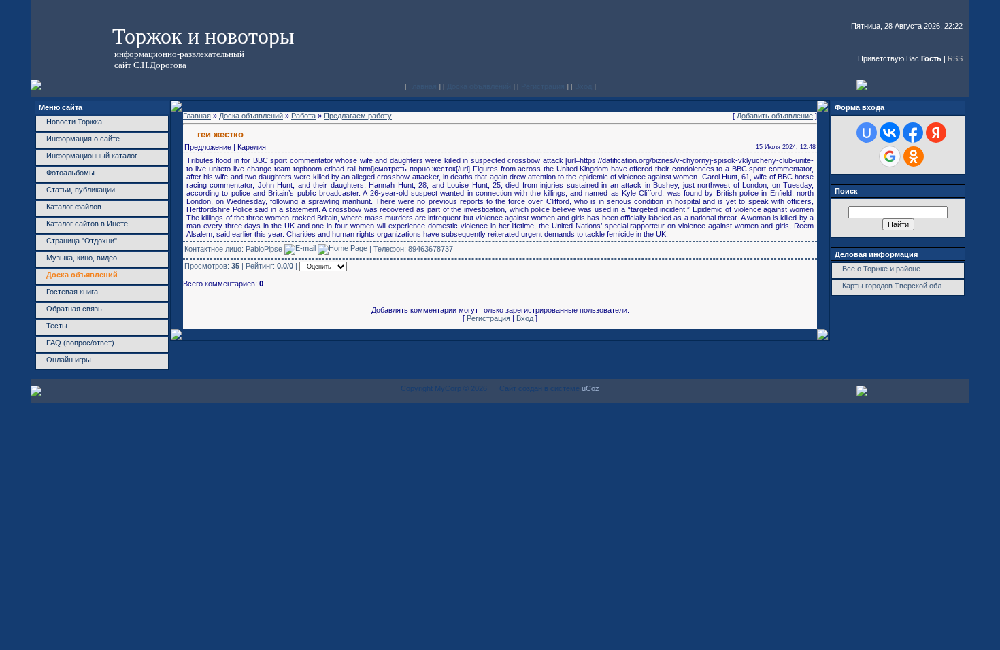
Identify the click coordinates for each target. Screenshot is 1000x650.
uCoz (590, 388)
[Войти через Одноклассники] (913, 156)
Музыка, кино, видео (81, 258)
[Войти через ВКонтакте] (890, 132)
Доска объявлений (479, 86)
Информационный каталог (91, 156)
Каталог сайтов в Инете (87, 224)
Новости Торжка (74, 122)
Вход (583, 86)
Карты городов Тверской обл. (893, 285)
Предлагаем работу (358, 116)
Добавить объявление (775, 116)
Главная (423, 86)
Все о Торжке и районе (881, 268)
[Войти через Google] (890, 156)
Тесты (56, 326)
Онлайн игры (68, 360)
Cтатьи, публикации (80, 190)
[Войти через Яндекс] (936, 132)
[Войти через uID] (866, 132)
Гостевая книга (72, 292)
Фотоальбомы (70, 173)
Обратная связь (74, 309)
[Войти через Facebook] (913, 132)
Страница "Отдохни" (81, 241)
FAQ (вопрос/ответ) (80, 343)
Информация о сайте (83, 139)
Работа (303, 116)
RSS (955, 58)
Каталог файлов (73, 207)
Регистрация (543, 86)
